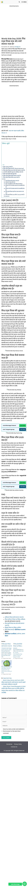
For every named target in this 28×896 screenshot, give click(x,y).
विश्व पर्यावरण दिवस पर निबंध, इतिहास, (15, 619)
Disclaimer (9, 744)
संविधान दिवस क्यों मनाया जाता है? (14, 617)
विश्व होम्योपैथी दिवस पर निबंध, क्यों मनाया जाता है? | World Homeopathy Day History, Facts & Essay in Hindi (18, 653)
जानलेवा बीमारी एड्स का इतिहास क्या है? (13, 172)
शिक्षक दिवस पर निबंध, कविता (13, 627)
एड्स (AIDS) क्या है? (8, 167)
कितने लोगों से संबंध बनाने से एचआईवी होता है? (15, 186)
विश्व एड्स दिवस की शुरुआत (10, 173)
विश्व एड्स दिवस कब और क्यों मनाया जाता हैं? (14, 170)
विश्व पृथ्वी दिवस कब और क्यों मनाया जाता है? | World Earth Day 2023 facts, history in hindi (6, 669)
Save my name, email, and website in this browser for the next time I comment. (13, 731)
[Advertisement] (14, 21)
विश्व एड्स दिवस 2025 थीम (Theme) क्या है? (15, 194)
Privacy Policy (18, 744)
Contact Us (14, 747)
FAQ (4, 179)
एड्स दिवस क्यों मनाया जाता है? (12, 180)
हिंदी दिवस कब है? (15, 629)
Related (7, 196)
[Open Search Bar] (19, 2)
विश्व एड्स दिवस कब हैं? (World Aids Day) (13, 168)
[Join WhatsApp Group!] (24, 884)
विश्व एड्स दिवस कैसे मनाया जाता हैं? (12, 175)
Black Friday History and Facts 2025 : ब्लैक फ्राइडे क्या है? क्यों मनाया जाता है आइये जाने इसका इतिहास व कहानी (13, 682)
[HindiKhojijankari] (2, 2)
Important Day (7, 678)
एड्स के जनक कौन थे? (10, 182)
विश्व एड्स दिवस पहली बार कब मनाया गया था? (15, 192)
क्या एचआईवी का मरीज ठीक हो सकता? (14, 184)
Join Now (22, 425)
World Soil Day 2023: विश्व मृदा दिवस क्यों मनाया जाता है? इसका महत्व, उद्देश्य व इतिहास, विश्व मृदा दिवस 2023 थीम (6, 653)
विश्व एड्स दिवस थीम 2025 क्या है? (11, 177)
